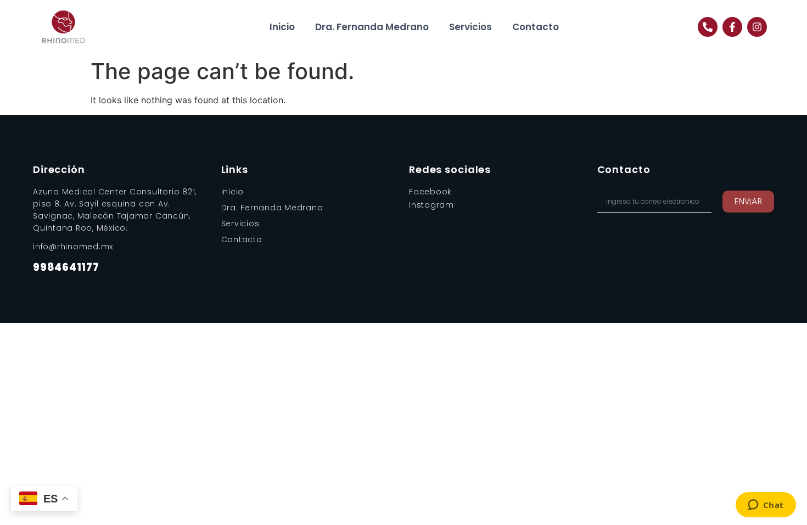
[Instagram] (757, 27)
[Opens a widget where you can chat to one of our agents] (765, 506)
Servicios (470, 26)
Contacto (535, 26)
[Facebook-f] (732, 27)
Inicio (282, 26)
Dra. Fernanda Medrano (372, 26)
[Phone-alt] (708, 27)
